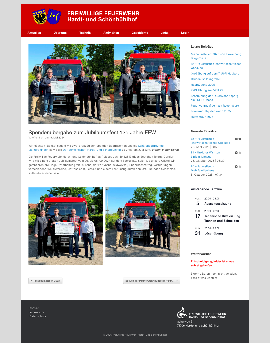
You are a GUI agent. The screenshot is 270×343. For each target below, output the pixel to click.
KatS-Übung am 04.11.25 (207, 90)
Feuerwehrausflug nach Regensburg (215, 105)
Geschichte (140, 32)
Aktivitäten (111, 32)
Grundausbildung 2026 (206, 79)
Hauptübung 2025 (203, 84)
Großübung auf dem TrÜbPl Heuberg (215, 73)
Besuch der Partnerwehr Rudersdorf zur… (152, 280)
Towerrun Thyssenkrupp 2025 (211, 111)
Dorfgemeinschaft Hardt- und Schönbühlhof (92, 149)
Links (165, 32)
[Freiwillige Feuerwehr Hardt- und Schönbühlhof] (100, 16)
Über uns (60, 32)
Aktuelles (34, 32)
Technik (85, 32)
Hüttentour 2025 (202, 116)
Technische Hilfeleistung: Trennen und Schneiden (222, 218)
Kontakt (34, 308)
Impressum (37, 312)
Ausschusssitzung (217, 203)
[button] (65, 226)
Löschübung (213, 233)
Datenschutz (38, 316)
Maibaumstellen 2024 (45, 280)
